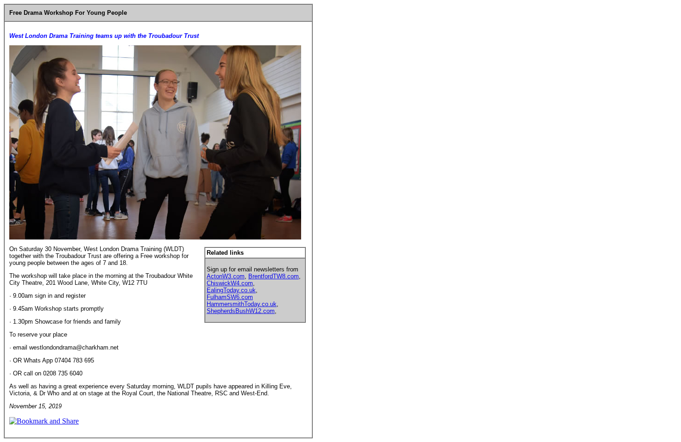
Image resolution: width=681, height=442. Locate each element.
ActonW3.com (226, 276)
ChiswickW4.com (230, 283)
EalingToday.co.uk (231, 290)
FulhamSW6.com (230, 297)
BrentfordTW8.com (273, 276)
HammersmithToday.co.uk (242, 304)
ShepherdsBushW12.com (241, 310)
